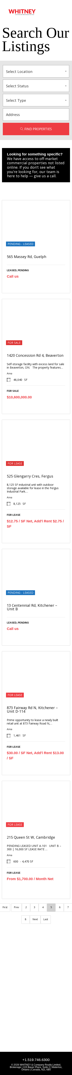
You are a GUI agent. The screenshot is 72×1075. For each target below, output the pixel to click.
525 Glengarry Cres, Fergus (30, 476)
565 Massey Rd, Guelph (26, 256)
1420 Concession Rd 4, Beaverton (35, 355)
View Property (36, 240)
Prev (16, 907)
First (5, 907)
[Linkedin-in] (6, 1001)
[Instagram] (14, 1001)
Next (35, 919)
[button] (61, 12)
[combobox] (36, 71)
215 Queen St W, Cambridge (31, 837)
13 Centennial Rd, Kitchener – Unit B (32, 607)
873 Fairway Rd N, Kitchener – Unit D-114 (32, 709)
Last (45, 919)
